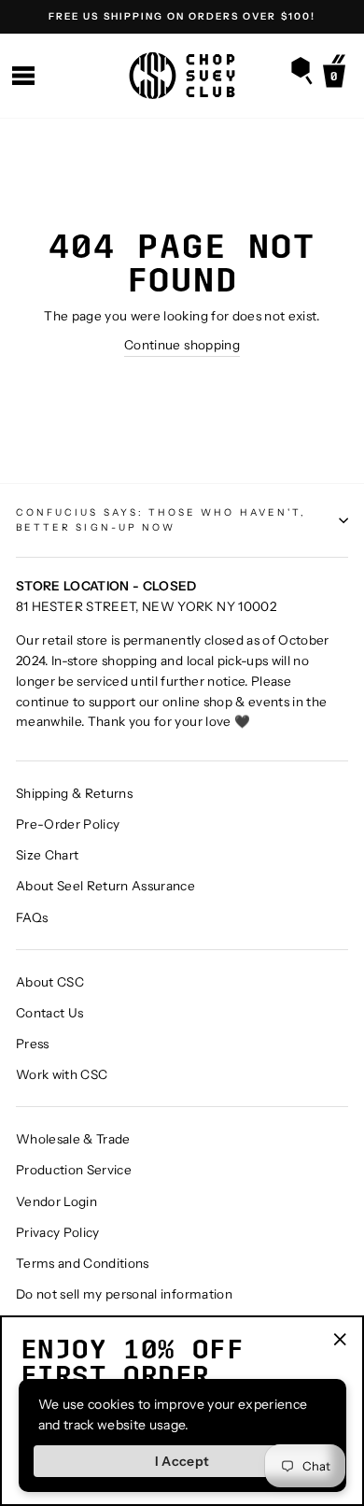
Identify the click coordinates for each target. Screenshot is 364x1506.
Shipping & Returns (74, 793)
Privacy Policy (58, 1232)
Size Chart (47, 854)
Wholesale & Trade (73, 1138)
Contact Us (49, 1012)
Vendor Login (56, 1201)
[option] (182, 16)
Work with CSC (61, 1074)
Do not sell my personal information (124, 1293)
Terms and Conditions (82, 1263)
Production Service (74, 1169)
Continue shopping (182, 344)
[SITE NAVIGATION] (23, 76)
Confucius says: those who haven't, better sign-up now (161, 519)
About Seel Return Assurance (105, 885)
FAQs (32, 917)
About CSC (50, 981)
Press (32, 1043)
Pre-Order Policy (67, 824)
